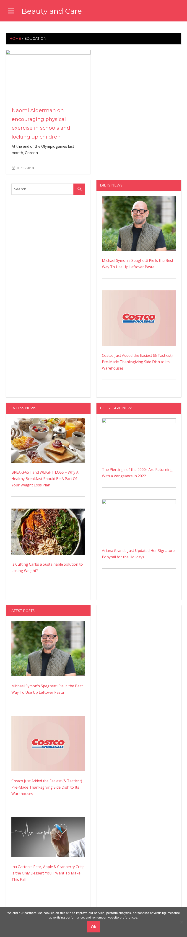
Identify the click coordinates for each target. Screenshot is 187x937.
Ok (93, 926)
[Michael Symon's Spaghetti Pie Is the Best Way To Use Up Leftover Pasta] (139, 198)
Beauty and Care (51, 11)
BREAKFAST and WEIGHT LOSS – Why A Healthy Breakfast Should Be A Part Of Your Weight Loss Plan (44, 479)
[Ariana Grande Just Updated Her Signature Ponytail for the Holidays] (139, 502)
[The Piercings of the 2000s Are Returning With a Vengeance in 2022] (139, 421)
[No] (181, 922)
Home (15, 38)
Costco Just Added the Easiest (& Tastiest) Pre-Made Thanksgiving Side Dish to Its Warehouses (137, 362)
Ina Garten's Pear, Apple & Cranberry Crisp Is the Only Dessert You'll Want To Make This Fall (48, 873)
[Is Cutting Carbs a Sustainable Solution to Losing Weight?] (48, 511)
